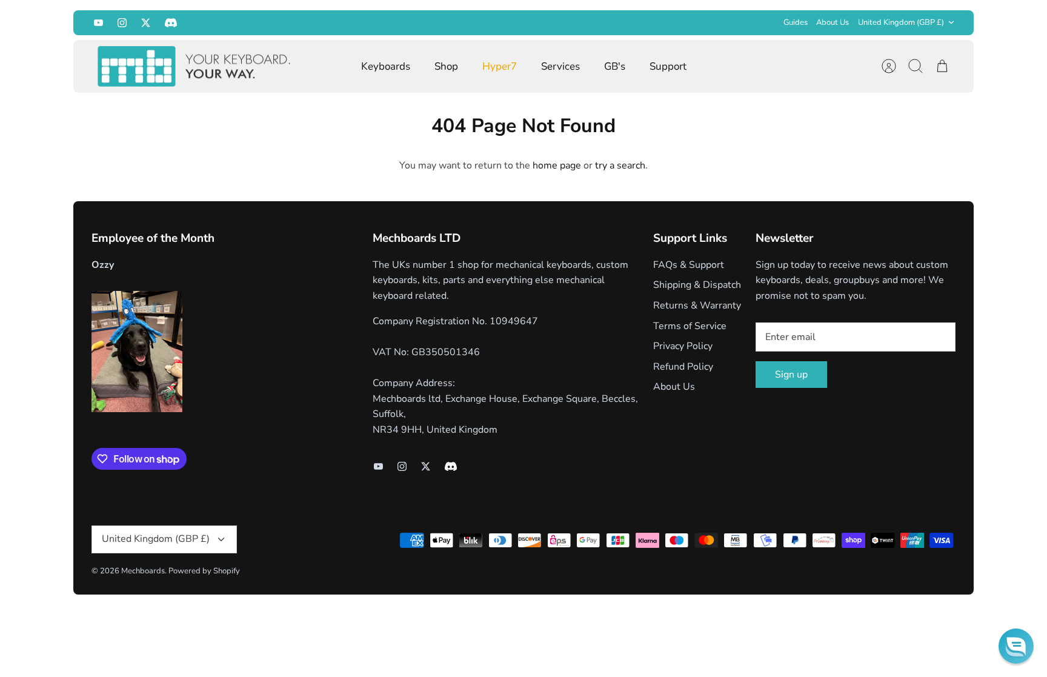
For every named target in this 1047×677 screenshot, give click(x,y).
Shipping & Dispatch (697, 285)
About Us (832, 22)
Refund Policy (683, 366)
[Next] (697, 22)
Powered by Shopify (204, 570)
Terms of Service (689, 326)
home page (557, 165)
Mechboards (143, 570)
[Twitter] (146, 23)
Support (668, 66)
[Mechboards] (194, 66)
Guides (795, 22)
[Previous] (350, 22)
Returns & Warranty (697, 305)
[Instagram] (122, 23)
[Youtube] (98, 23)
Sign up (791, 374)
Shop (446, 66)
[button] (1016, 646)
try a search (620, 165)
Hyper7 (499, 66)
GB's (614, 66)
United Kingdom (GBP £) (901, 22)
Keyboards (385, 66)
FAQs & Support (688, 265)
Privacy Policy (683, 346)
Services (560, 66)
